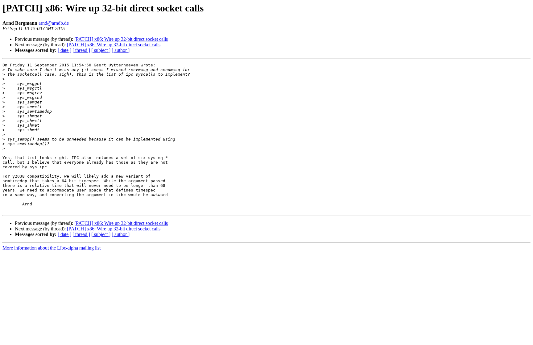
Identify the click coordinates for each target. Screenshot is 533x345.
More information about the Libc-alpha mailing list (51, 247)
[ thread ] (81, 50)
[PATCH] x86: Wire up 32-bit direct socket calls (121, 39)
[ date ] (64, 50)
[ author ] (121, 50)
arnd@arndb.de (54, 23)
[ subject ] (100, 50)
